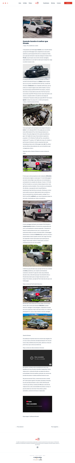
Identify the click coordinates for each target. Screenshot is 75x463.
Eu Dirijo (25, 3)
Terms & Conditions (38, 455)
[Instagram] (7, 3)
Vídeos (30, 3)
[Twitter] (3, 3)
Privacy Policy (32, 455)
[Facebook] (5, 3)
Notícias (53, 3)
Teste (24, 45)
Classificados (46, 3)
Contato (59, 3)
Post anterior (20, 426)
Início (20, 3)
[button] (68, 3)
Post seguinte (55, 426)
